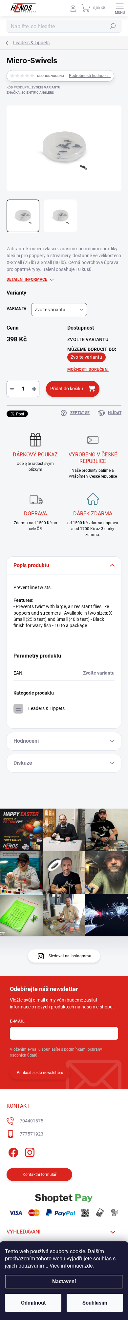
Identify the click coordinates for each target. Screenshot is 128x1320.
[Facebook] (12, 1151)
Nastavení (64, 1281)
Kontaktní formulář (39, 1174)
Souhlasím (94, 1303)
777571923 (31, 1134)
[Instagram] (28, 1151)
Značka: (30, 92)
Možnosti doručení (88, 369)
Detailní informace (27, 279)
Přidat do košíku (66, 388)
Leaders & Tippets (46, 708)
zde (88, 1266)
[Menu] (120, 8)
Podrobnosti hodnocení (90, 75)
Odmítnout (33, 1303)
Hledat (113, 26)
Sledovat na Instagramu (70, 956)
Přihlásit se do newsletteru (40, 1072)
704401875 (31, 1120)
